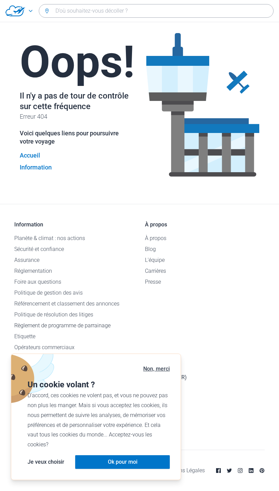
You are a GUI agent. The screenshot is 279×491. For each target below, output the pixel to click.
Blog (150, 249)
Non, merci (156, 369)
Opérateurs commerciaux (44, 347)
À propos (155, 238)
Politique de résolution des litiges (53, 314)
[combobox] (156, 11)
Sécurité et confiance (39, 249)
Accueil (30, 155)
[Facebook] (218, 470)
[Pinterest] (262, 470)
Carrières (155, 271)
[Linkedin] (251, 470)
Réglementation (33, 271)
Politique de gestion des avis (48, 292)
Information (36, 167)
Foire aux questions (37, 282)
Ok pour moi (122, 462)
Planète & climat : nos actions (49, 238)
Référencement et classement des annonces (66, 303)
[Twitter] (229, 470)
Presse (153, 282)
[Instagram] (240, 470)
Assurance (26, 260)
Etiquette (24, 336)
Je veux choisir (46, 462)
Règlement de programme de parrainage (62, 325)
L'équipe (155, 260)
